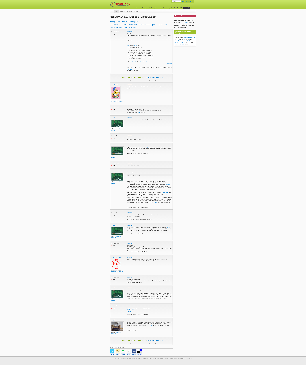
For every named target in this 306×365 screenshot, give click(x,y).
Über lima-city (156, 358)
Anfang (146, 147)
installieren (144, 25)
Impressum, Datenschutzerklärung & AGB (174, 358)
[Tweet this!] (113, 354)
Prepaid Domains (179, 44)
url (123, 27)
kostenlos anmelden (155, 77)
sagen (166, 25)
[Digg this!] (118, 354)
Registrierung (189, 1)
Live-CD (129, 311)
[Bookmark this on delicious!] (140, 354)
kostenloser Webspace (142, 8)
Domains (173, 8)
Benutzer (122, 11)
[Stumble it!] (124, 354)
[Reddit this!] (129, 354)
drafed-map (115, 85)
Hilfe (192, 8)
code (127, 25)
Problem (139, 112)
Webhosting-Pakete (154, 8)
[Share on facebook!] (134, 354)
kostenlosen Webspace (117, 101)
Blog (161, 358)
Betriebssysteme (133, 22)
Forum (116, 11)
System (146, 62)
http (136, 25)
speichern (112, 27)
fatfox (114, 117)
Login (183, 1)
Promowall (129, 11)
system (120, 27)
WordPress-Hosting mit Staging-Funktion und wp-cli (183, 41)
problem (161, 25)
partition (155, 24)
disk (130, 24)
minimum (149, 25)
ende (133, 25)
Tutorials (136, 11)
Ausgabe (168, 227)
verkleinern (127, 27)
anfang (112, 25)
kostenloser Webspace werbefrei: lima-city (126, 4)
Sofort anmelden (184, 22)
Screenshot (129, 218)
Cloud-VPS (179, 8)
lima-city (112, 22)
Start (136, 62)
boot (124, 24)
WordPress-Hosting (165, 8)
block (121, 25)
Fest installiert (130, 309)
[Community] (113, 10)
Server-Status (188, 358)
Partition (130, 37)
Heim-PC (124, 22)
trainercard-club (117, 257)
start (117, 27)
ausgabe (116, 25)
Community (186, 8)
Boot (133, 62)
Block (141, 62)
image (139, 25)
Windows (168, 184)
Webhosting (117, 358)
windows (133, 27)
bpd (114, 320)
